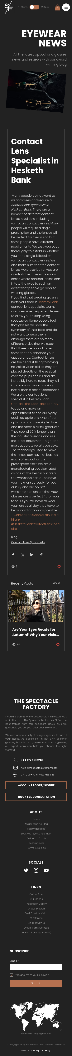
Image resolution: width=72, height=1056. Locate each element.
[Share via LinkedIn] (32, 554)
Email (14, 960)
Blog (14, 537)
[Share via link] (41, 554)
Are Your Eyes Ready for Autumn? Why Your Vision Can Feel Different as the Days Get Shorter (35, 632)
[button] (66, 7)
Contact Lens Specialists (28, 542)
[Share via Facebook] (13, 554)
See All (56, 583)
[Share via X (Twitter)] (22, 554)
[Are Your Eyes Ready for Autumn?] (36, 606)
